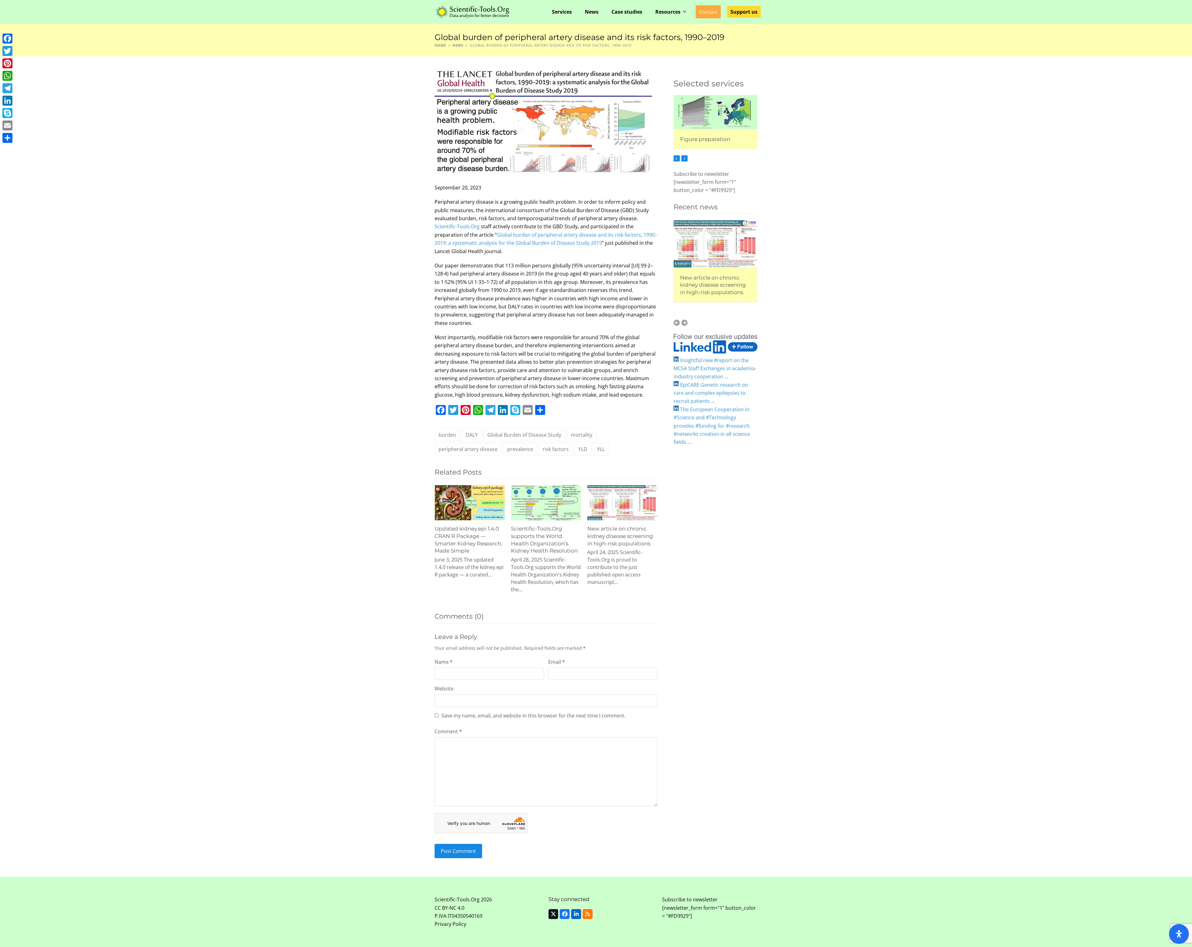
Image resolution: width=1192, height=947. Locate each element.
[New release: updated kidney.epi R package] (715, 241)
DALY (472, 434)
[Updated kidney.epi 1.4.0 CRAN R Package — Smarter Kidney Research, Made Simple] (470, 502)
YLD (582, 449)
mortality (581, 434)
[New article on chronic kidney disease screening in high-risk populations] (622, 502)
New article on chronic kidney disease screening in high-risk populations (620, 535)
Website (444, 688)
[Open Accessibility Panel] (1179, 934)
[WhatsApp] (7, 76)
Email (556, 661)
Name (444, 661)
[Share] (7, 138)
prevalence (520, 449)
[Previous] (677, 158)
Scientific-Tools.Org (457, 226)
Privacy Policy (450, 924)
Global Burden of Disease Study (524, 434)
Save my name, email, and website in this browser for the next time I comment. (533, 715)
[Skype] (7, 113)
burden (447, 434)
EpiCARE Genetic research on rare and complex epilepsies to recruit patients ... (711, 393)
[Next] (684, 158)
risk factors (556, 449)
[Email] (7, 125)
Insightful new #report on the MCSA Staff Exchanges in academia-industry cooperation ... (715, 368)
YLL (601, 449)
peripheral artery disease (468, 449)
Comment (448, 731)
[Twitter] (7, 51)
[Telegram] (7, 88)
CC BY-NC (445, 907)
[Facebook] (7, 38)
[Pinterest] (7, 63)
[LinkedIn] (7, 100)
